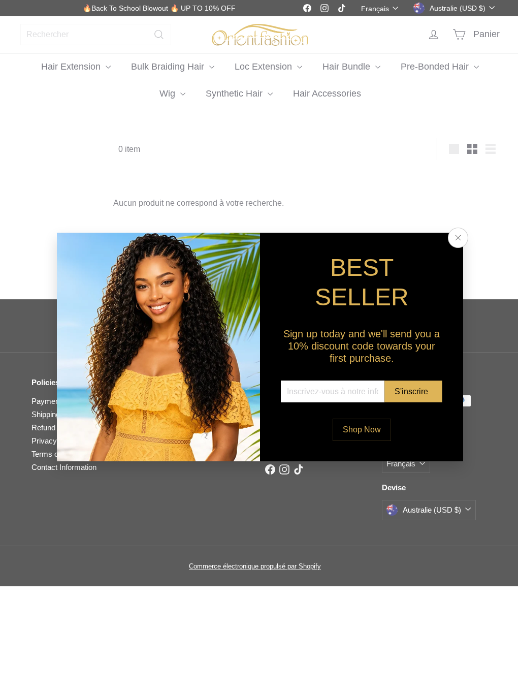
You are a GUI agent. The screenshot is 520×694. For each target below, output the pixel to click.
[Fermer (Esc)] (454, 238)
